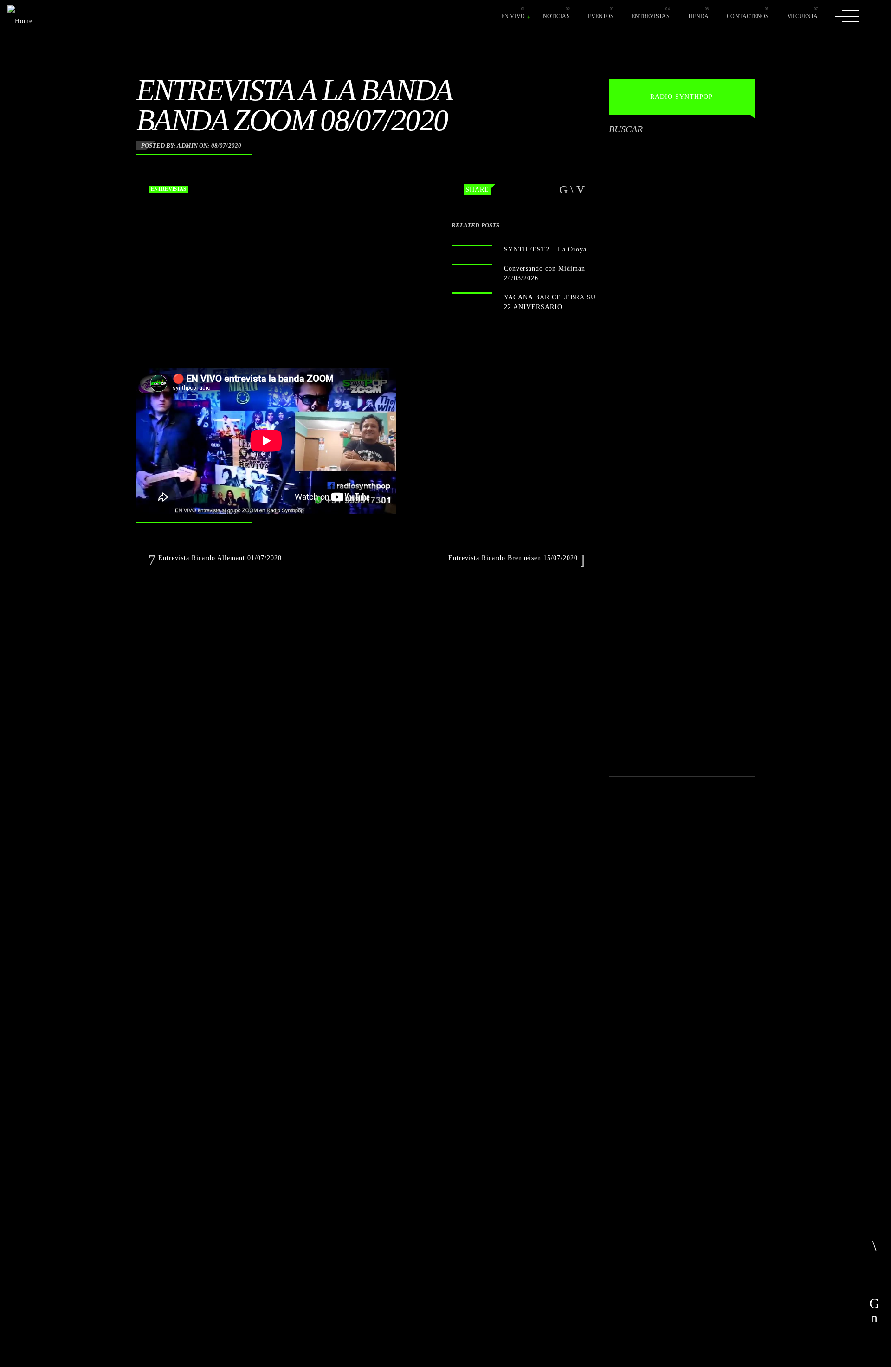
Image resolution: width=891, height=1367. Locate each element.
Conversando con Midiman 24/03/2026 (544, 273)
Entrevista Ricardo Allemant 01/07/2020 (219, 558)
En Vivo (513, 16)
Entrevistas (650, 16)
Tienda (698, 16)
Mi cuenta (802, 16)
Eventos (601, 16)
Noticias (556, 16)
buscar (626, 129)
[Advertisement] (678, 423)
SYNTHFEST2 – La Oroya (545, 249)
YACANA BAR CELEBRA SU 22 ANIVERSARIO (550, 302)
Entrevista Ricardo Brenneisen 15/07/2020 (514, 558)
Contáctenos (747, 16)
